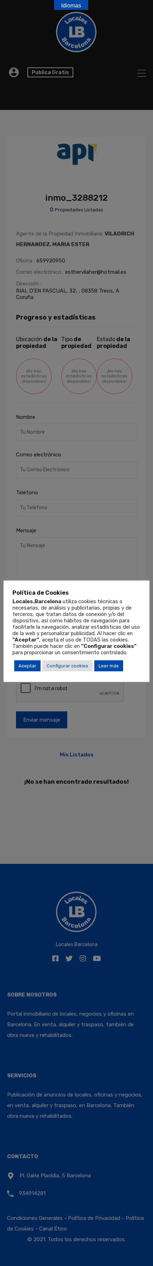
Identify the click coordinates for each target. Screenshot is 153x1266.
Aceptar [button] (27, 665)
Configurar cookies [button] (67, 665)
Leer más (109, 665)
